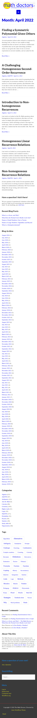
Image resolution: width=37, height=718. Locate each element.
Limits (5, 579)
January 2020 (6, 426)
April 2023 (5, 332)
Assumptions (17, 543)
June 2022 (5, 356)
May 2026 (5, 242)
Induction (5, 575)
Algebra (4, 37)
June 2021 (5, 385)
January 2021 (6, 397)
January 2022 (6, 368)
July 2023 (5, 324)
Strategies (7, 598)
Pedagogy (6, 588)
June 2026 (5, 240)
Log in (4, 689)
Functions (26, 566)
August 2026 (6, 235)
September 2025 (7, 262)
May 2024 (5, 300)
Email (4, 714)
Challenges (6, 548)
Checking (16, 548)
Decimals (6, 557)
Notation (23, 583)
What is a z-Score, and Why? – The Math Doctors (16, 621)
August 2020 (6, 409)
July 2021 (5, 382)
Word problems (15, 602)
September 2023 (7, 320)
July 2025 (5, 266)
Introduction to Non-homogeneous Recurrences (16, 105)
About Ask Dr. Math (20, 645)
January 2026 (6, 252)
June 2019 (5, 443)
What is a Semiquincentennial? (11, 225)
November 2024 (7, 286)
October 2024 (6, 288)
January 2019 (6, 455)
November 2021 (7, 373)
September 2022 (7, 349)
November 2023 (7, 315)
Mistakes (7, 584)
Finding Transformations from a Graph (22, 618)
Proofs (20, 593)
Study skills (5, 523)
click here (21, 205)
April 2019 (5, 448)
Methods (20, 579)
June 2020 (5, 414)
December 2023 (6, 312)
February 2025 (6, 279)
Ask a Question (6, 664)
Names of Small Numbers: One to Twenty (14, 220)
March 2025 (5, 276)
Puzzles (4, 518)
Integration (15, 575)
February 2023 (6, 337)
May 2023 (5, 329)
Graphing (6, 570)
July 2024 (5, 295)
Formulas (7, 566)
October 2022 (6, 346)
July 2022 (5, 353)
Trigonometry (6, 526)
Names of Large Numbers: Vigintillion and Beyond (17, 222)
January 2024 (6, 310)
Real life (29, 593)
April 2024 (5, 303)
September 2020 (7, 407)
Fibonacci (23, 561)
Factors (15, 561)
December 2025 (6, 254)
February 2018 (6, 481)
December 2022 (6, 341)
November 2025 (7, 257)
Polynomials (25, 588)
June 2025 (5, 269)
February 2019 (6, 452)
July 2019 (5, 440)
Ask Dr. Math (6, 501)
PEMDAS (15, 588)
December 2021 (6, 370)
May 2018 (5, 474)
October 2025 (6, 259)
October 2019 (6, 433)
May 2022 (5, 358)
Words (25, 602)
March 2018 (5, 479)
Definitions (17, 557)
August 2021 (6, 380)
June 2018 (5, 472)
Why (5, 602)
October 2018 (6, 462)
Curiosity (29, 552)
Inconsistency (25, 570)
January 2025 (6, 281)
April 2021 (5, 390)
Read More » (6, 56)
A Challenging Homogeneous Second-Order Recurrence (17, 68)
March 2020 (5, 421)
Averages (27, 543)
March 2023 (5, 334)
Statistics (4, 521)
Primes (5, 593)
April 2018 (5, 477)
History (15, 570)
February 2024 (6, 308)
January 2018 (6, 484)
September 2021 (7, 378)
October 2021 (6, 375)
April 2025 (5, 274)
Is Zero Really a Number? (20, 625)
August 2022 (6, 351)
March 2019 (5, 450)
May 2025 (5, 271)
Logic (3, 511)
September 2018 (7, 465)
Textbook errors (19, 597)
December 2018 (6, 457)
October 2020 (6, 404)
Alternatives (18, 539)
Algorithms (6, 538)
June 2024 (5, 298)
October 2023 (6, 317)
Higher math (5, 509)
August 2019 (6, 438)
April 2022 (5, 361)
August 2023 (6, 322)
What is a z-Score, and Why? (10, 215)
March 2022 (5, 363)
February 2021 (6, 394)
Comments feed (6, 693)
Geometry (5, 506)
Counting (20, 552)
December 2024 (6, 283)
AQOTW (10, 76)
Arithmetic (5, 499)
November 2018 (7, 460)
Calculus (4, 504)
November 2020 (7, 402)
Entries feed (5, 691)
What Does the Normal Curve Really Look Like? (16, 218)
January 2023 (6, 339)
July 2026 (5, 237)
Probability (5, 516)
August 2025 (6, 264)
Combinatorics (27, 548)
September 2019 (7, 436)
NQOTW (10, 178)
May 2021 (5, 387)
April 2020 (5, 419)
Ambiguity (7, 543)
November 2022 (7, 344)
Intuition (24, 575)
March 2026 (5, 247)
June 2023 (5, 327)
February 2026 (6, 250)
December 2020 (6, 399)
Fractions (16, 566)
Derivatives (27, 557)
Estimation (6, 561)
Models (15, 583)
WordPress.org (6, 695)
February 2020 (6, 424)
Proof (12, 593)
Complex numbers (8, 552)
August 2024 (6, 293)
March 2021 (5, 392)
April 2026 (5, 245)
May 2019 (5, 445)
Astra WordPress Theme (18, 710)
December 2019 (6, 428)
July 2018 (5, 469)
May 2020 (5, 416)
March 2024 (5, 305)
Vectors (29, 597)
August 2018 (6, 467)
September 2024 (7, 291)
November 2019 (7, 431)
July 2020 (5, 411)
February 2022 (6, 365)
